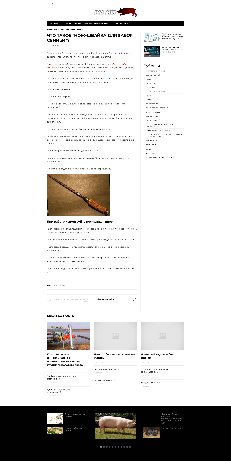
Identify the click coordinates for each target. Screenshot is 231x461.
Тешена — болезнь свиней (172, 428)
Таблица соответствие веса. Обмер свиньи (86, 24)
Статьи (149, 149)
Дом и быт (150, 87)
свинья (62, 285)
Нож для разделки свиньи (106, 369)
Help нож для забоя (105, 299)
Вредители (150, 83)
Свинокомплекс (153, 145)
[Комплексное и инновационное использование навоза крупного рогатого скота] (68, 336)
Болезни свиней (153, 75)
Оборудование (152, 104)
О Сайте (50, 3)
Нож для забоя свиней (151, 382)
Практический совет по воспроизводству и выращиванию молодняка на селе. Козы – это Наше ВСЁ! (171, 418)
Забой (148, 96)
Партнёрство (121, 24)
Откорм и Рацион (153, 112)
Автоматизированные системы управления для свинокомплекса (172, 49)
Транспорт (150, 153)
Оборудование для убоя (157, 108)
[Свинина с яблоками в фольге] (55, 430)
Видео (149, 79)
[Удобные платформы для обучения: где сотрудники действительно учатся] (152, 37)
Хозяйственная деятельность (159, 157)
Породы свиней (153, 120)
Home (49, 29)
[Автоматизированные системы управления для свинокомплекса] (152, 51)
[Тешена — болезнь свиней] (151, 432)
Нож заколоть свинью (104, 380)
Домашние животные (155, 91)
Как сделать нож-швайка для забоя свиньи (71, 300)
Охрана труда (152, 116)
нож (55, 285)
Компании (150, 100)
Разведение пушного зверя (158, 130)
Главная (54, 24)
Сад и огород (152, 141)
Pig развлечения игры (155, 71)
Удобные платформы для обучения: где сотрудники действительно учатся (172, 36)
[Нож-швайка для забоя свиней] (162, 336)
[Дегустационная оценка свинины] (55, 418)
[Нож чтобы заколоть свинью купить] (115, 336)
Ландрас (104, 431)
